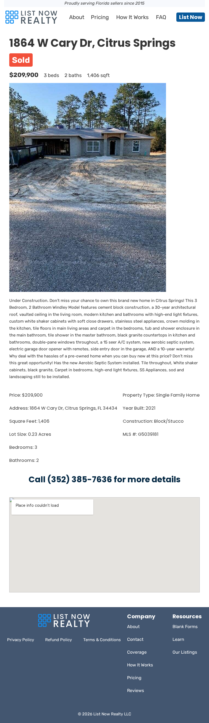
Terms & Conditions (102, 639)
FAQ (161, 17)
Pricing (100, 17)
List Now (190, 17)
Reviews (135, 690)
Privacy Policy (20, 639)
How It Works (132, 17)
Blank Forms (185, 626)
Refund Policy (58, 639)
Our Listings (185, 652)
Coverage (137, 652)
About (76, 17)
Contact (135, 639)
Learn (178, 639)
